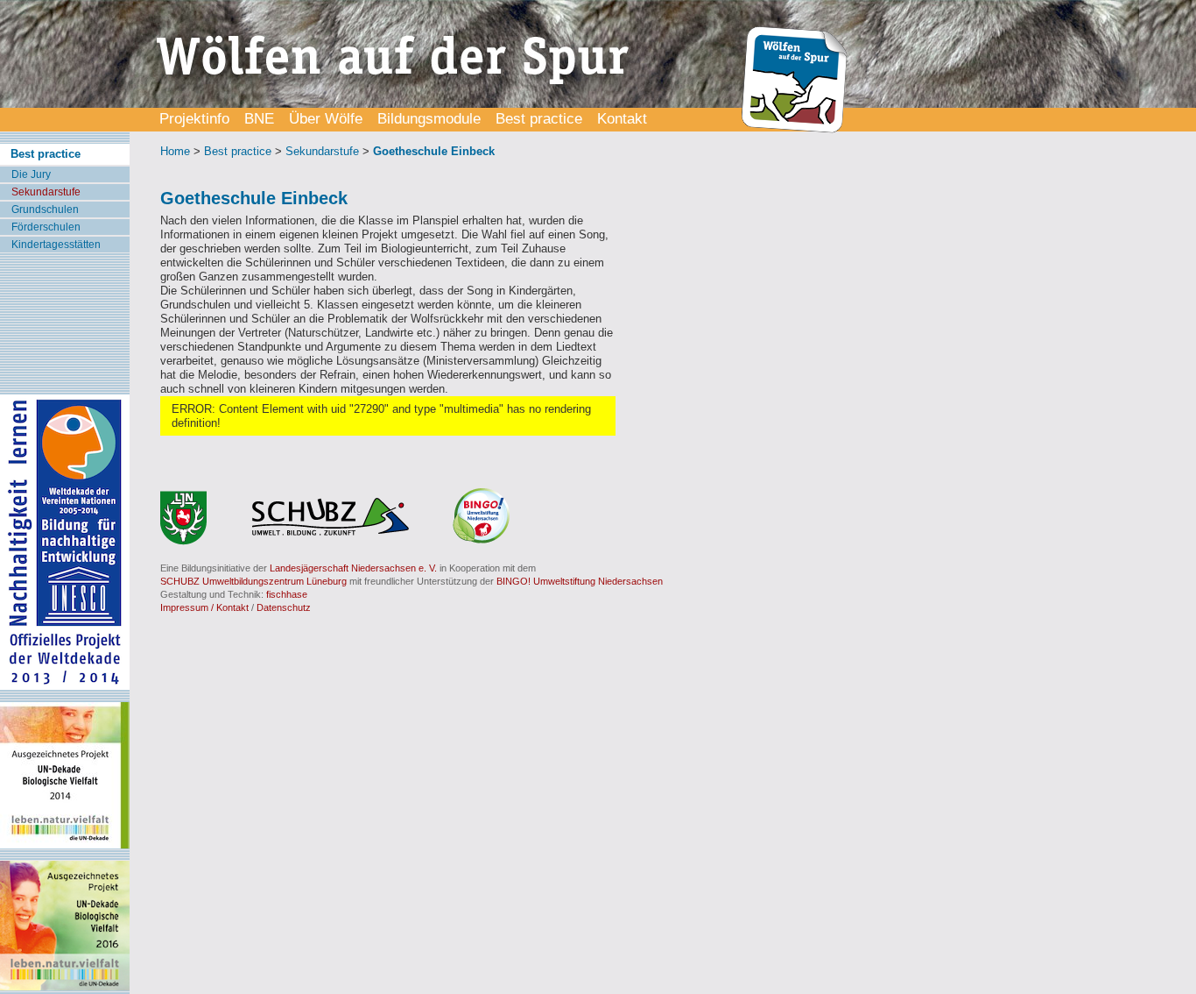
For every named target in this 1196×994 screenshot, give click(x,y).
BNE (259, 118)
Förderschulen (46, 227)
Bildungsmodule (429, 118)
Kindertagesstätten (56, 244)
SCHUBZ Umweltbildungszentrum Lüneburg (253, 581)
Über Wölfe (325, 118)
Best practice (539, 118)
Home (175, 151)
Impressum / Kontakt (204, 607)
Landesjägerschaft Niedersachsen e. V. (353, 568)
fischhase (286, 594)
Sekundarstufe (46, 192)
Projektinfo (194, 118)
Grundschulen (45, 209)
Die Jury (31, 174)
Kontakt (622, 118)
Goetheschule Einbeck (434, 151)
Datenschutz (284, 607)
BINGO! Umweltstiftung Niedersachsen (579, 581)
